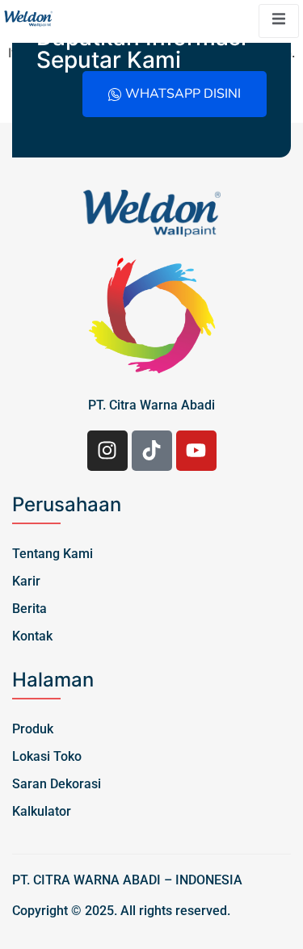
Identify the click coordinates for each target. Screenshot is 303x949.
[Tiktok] (152, 450)
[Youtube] (196, 450)
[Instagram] (107, 450)
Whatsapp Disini (183, 94)
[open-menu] (279, 21)
